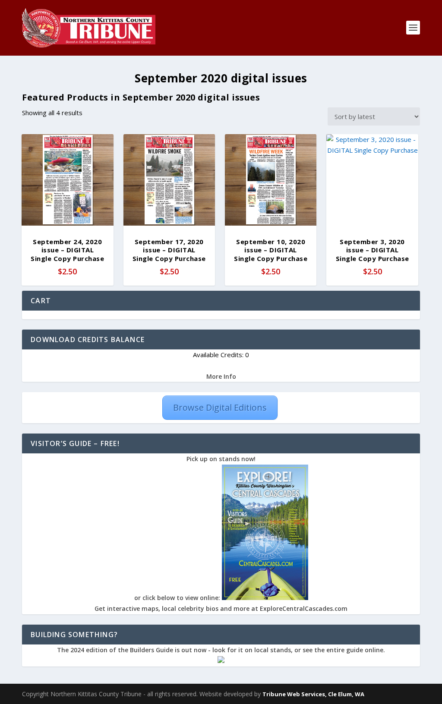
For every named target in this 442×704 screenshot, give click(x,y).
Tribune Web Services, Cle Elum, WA (313, 694)
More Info (221, 376)
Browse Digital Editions (220, 407)
